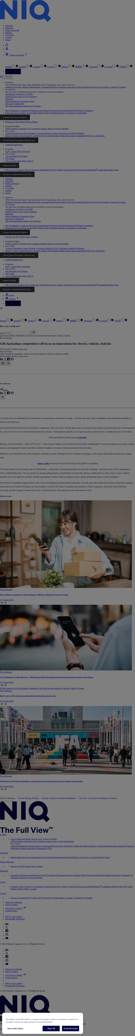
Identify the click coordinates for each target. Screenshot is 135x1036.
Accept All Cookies (71, 1028)
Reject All (51, 1028)
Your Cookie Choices (15, 1028)
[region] (42, 1023)
